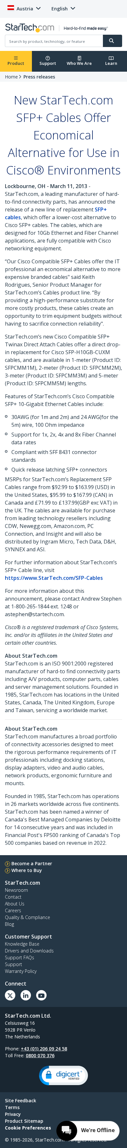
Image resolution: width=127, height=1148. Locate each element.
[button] (63, 1075)
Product (15, 63)
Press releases (39, 77)
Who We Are (79, 63)
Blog (9, 924)
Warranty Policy (20, 971)
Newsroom (16, 890)
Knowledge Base (22, 944)
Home (11, 77)
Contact (13, 897)
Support (47, 63)
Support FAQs (19, 957)
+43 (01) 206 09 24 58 (44, 1049)
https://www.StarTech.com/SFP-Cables (54, 577)
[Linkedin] (26, 995)
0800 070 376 (40, 1055)
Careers (13, 910)
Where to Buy (26, 870)
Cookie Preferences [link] (28, 1128)
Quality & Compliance (27, 917)
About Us (14, 904)
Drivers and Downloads (29, 951)
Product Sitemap (24, 1121)
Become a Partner (31, 863)
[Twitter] (10, 995)
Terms (12, 1107)
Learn (111, 63)
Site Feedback (20, 1100)
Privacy (13, 1114)
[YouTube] (41, 995)
